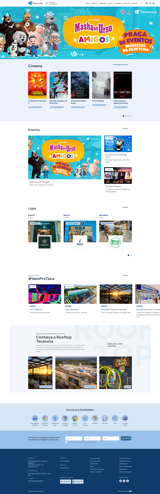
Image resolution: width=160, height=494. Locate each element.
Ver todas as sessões (121, 64)
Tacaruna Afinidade (95, 458)
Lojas (110, 3)
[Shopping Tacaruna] (35, 3)
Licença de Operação (125, 458)
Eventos (94, 3)
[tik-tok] (153, 3)
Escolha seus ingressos (35, 107)
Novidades (102, 3)
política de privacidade (90, 442)
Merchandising (94, 463)
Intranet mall (123, 469)
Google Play (67, 481)
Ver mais (125, 128)
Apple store (79, 481)
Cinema (87, 3)
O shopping (118, 3)
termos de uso (80, 442)
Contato (135, 3)
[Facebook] (146, 3)
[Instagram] (150, 3)
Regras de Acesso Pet (125, 471)
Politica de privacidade (125, 466)
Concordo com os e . (82, 442)
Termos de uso (123, 463)
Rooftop (127, 3)
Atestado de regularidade (97, 469)
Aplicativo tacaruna (95, 461)
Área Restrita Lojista (125, 461)
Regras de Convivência (96, 471)
